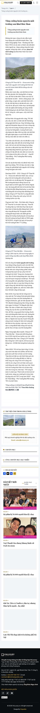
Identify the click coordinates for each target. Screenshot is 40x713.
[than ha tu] (8, 420)
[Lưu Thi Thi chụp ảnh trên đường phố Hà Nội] (20, 619)
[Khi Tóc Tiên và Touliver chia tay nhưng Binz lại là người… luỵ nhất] (20, 588)
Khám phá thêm (28, 483)
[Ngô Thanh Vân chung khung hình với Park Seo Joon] (20, 527)
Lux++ (12, 8)
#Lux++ (6, 511)
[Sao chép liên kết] (14, 473)
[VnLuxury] (7, 2)
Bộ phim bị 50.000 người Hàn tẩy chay (18, 514)
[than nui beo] (20, 420)
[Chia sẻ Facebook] (4, 473)
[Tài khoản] (33, 3)
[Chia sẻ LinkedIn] (11, 473)
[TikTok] (7, 693)
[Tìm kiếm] (18, 3)
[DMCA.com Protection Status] (4, 697)
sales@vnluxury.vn (22, 440)
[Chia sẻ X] (8, 473)
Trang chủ (4, 8)
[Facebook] (3, 693)
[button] (20, 68)
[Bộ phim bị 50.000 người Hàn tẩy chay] (20, 499)
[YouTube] (12, 693)
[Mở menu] (37, 3)
